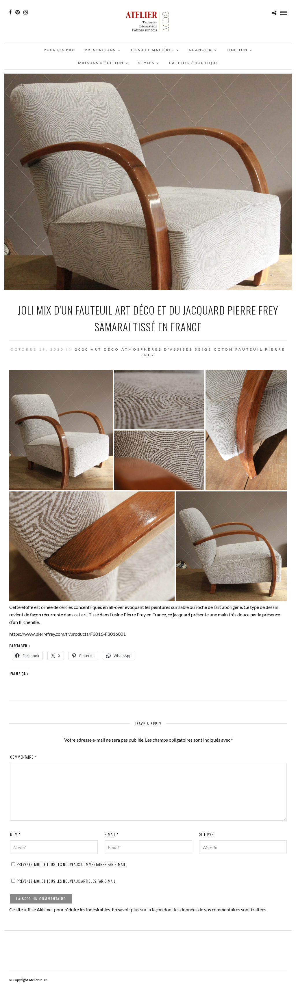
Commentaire (23, 757)
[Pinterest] (17, 12)
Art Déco (105, 349)
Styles (146, 63)
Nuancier (200, 50)
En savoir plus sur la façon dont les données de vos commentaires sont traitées (189, 909)
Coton (223, 349)
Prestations (100, 50)
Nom (15, 834)
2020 (82, 349)
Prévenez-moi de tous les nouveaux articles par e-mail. (67, 881)
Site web (206, 834)
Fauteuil (249, 349)
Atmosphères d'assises (157, 349)
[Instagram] (25, 12)
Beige (203, 349)
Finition (237, 50)
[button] (61, 430)
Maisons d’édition (100, 63)
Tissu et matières (152, 50)
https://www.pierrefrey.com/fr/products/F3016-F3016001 (67, 634)
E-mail (112, 834)
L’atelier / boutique (193, 63)
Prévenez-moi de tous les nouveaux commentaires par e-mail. (72, 864)
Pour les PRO (59, 50)
